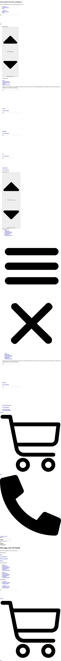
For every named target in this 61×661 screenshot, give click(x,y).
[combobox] (5, 538)
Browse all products (8, 235)
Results (1, 543)
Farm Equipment (8, 233)
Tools (6, 229)
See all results (2, 544)
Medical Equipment (8, 232)
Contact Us (4, 6)
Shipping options (5, 7)
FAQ (3, 8)
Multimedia (7, 234)
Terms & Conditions (6, 582)
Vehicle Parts (7, 231)
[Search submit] (0, 542)
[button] (31, 294)
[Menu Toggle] (0, 24)
